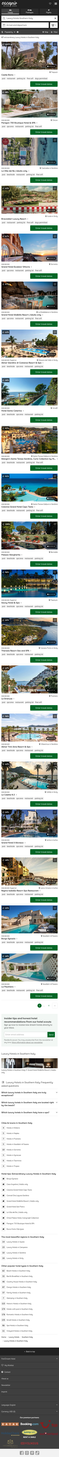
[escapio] (9, 3)
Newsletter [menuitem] (5, 1385)
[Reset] (55, 18)
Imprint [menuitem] (4, 1392)
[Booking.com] (29, 1424)
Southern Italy (27, 1337)
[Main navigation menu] (56, 3)
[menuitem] (29, 1365)
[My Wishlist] (50, 3)
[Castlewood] (10, 1443)
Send (51, 1034)
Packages (29, 12)
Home (3, 1337)
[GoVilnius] (29, 1443)
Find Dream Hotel (8, 1359)
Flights (48, 12)
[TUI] (49, 1424)
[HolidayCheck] (10, 1434)
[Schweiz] (49, 1434)
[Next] (55, 1005)
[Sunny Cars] (29, 1434)
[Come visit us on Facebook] (22, 1453)
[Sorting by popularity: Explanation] (17, 32)
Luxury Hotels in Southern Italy (16, 1341)
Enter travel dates (44, 84)
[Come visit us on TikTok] (37, 1453)
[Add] (55, 44)
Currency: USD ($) (8, 1411)
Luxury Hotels (14, 1337)
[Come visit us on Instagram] (27, 1453)
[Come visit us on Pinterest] (32, 1453)
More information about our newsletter (27, 1042)
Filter (56, 32)
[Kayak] (10, 1424)
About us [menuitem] (4, 1378)
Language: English (8, 1405)
